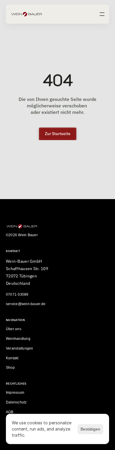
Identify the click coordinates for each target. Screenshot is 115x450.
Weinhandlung (18, 339)
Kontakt (12, 358)
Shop (10, 368)
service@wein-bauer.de (25, 304)
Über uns (13, 329)
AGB (10, 412)
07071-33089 (17, 294)
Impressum (15, 393)
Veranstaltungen (19, 348)
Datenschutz (16, 402)
